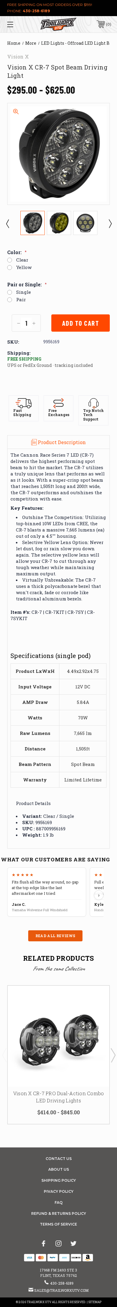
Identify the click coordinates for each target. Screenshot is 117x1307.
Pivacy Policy (59, 1191)
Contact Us (59, 1158)
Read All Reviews (55, 935)
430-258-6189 (36, 11)
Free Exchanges (58, 412)
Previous (7, 223)
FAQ (59, 1202)
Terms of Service (58, 1224)
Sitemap (94, 1302)
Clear (22, 260)
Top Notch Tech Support (93, 414)
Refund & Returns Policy (58, 1213)
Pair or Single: (26, 284)
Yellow (24, 267)
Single (23, 292)
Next (109, 223)
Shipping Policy (58, 1180)
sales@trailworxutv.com (61, 1290)
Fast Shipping (22, 412)
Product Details (33, 803)
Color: (16, 252)
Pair (21, 299)
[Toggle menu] (17, 24)
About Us (58, 1169)
